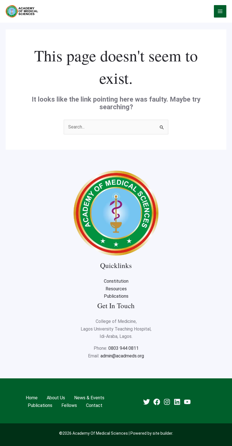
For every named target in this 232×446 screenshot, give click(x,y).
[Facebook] (156, 401)
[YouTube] (187, 401)
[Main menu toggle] (220, 11)
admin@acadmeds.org (122, 356)
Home (32, 397)
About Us (56, 397)
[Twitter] (146, 401)
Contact (94, 405)
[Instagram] (167, 401)
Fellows (69, 405)
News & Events (89, 397)
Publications (116, 296)
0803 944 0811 (123, 348)
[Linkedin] (177, 401)
